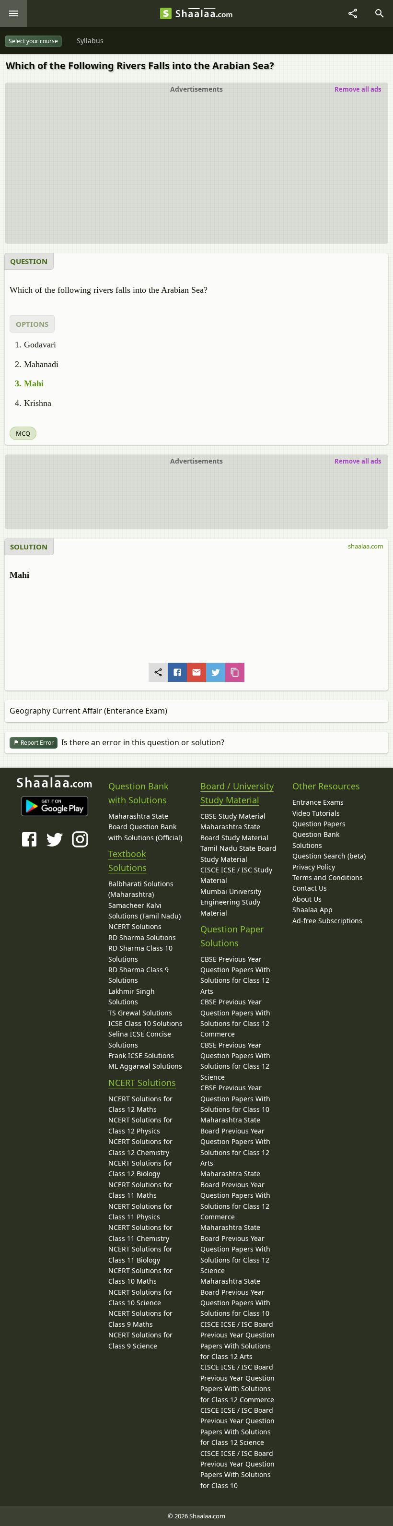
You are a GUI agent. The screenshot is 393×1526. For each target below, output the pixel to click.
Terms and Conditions (327, 877)
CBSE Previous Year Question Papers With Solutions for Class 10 (235, 1098)
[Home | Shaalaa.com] (166, 13)
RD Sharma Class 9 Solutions (138, 975)
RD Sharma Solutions (142, 937)
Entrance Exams (318, 802)
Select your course (33, 41)
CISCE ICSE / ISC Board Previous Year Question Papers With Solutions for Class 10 (237, 1469)
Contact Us (309, 888)
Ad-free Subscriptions (327, 920)
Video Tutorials (316, 813)
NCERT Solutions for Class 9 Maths (140, 1318)
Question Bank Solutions (315, 839)
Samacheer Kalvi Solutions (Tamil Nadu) (144, 910)
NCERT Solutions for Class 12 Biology (140, 1168)
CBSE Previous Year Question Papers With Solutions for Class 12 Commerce (235, 1017)
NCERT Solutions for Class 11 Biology (140, 1254)
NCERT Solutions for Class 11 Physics (140, 1211)
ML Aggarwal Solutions (145, 1066)
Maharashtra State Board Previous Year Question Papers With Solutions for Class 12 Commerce (235, 1195)
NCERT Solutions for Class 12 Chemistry (140, 1146)
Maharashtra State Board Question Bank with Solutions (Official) (145, 826)
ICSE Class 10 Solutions (145, 1023)
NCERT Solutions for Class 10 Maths (140, 1276)
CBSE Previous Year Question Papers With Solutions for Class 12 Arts (235, 975)
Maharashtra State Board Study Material (234, 832)
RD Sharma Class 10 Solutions (140, 953)
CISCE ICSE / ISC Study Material (236, 875)
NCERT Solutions (135, 926)
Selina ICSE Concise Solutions (139, 1039)
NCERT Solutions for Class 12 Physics (140, 1125)
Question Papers (319, 823)
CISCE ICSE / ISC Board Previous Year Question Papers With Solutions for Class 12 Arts (237, 1340)
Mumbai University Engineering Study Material (230, 902)
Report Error (36, 743)
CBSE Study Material (233, 816)
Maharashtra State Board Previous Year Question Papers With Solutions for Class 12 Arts (235, 1141)
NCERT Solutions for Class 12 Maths (140, 1104)
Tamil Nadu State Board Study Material (238, 853)
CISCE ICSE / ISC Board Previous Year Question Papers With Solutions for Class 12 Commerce (237, 1383)
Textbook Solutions (127, 860)
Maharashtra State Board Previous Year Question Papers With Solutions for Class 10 (235, 1297)
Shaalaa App (312, 909)
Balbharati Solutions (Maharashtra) (140, 889)
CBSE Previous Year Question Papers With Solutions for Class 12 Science (235, 1061)
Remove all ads (358, 89)
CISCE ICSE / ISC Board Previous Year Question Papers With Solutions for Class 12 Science (237, 1426)
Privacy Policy (313, 866)
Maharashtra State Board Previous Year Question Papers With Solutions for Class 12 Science (235, 1249)
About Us (307, 899)
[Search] (379, 13)
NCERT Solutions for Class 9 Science (140, 1340)
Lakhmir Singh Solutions (131, 996)
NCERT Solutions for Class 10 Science (140, 1297)
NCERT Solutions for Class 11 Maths (140, 1190)
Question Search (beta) (329, 855)
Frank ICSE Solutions (141, 1055)
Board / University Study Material (237, 793)
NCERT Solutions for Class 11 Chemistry (140, 1232)
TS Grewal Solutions (140, 1012)
